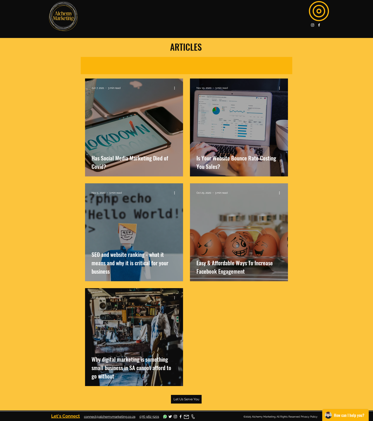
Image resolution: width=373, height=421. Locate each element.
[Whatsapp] (165, 416)
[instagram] (312, 25)
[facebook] (319, 25)
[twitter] (170, 416)
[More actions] (176, 88)
